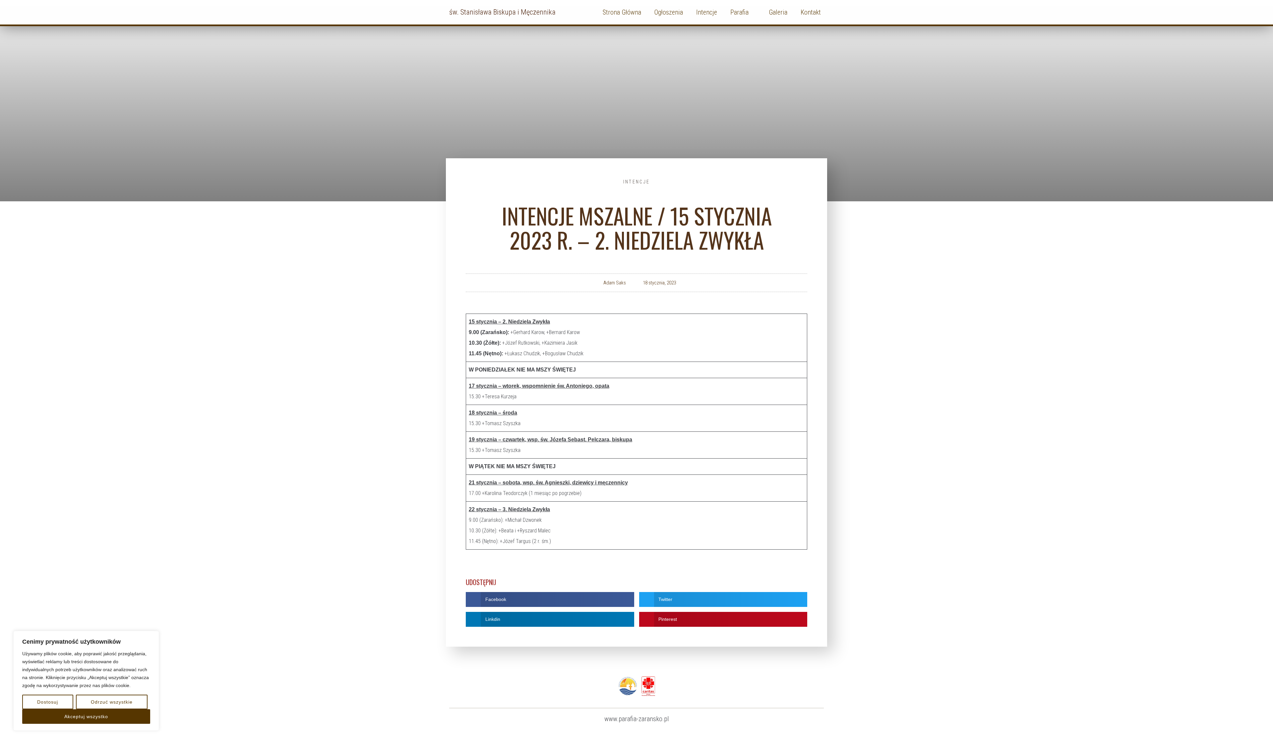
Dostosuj (47, 702)
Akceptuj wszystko (86, 716)
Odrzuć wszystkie (112, 702)
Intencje (636, 181)
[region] (86, 681)
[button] (550, 599)
